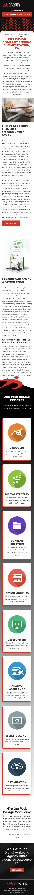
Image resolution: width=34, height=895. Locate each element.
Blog (11, 892)
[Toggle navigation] (29, 5)
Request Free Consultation (17, 14)
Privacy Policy (25, 890)
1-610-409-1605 (16, 10)
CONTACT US (10, 223)
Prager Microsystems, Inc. (14, 890)
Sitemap (15, 892)
